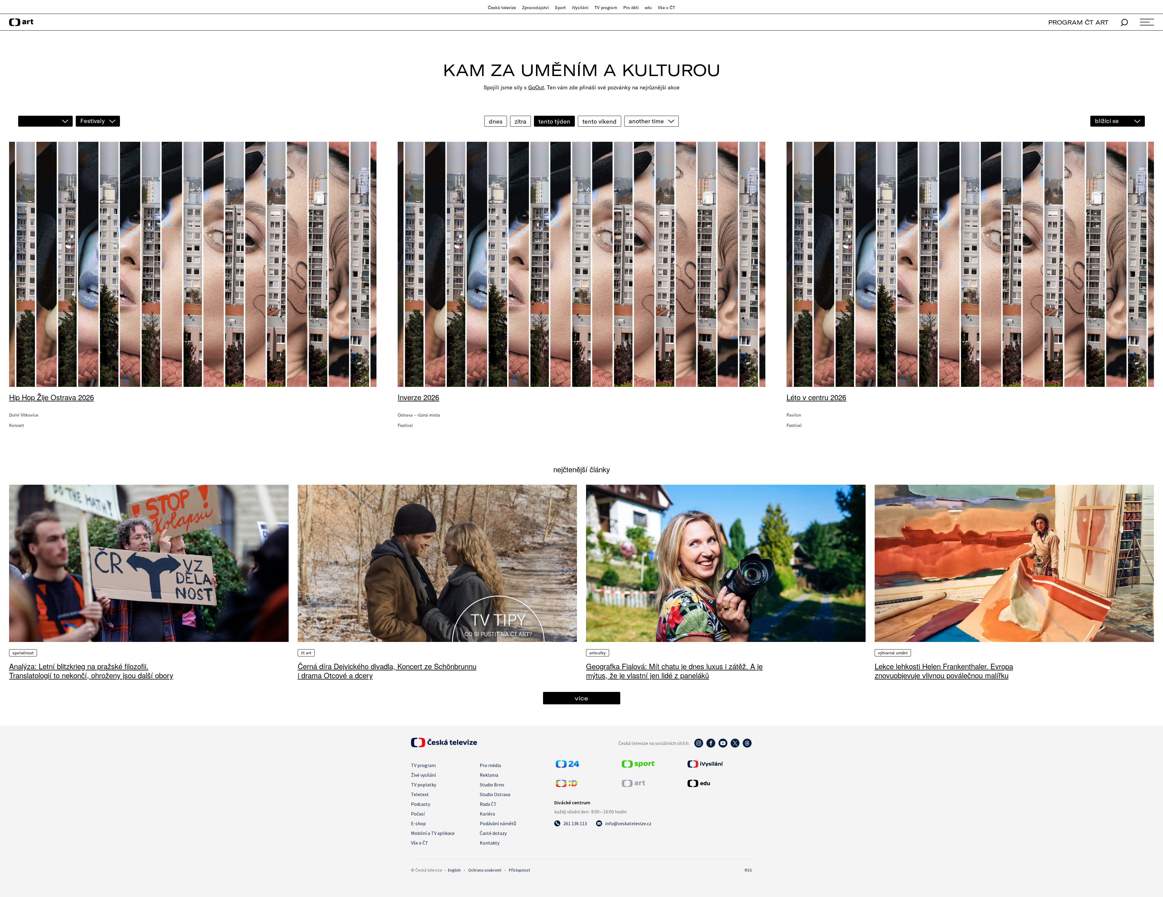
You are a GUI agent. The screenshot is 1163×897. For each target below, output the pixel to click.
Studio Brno (492, 785)
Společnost (23, 653)
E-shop (418, 823)
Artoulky (597, 653)
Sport (560, 7)
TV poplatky (423, 785)
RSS (748, 870)
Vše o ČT (666, 7)
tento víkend (599, 121)
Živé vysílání (423, 775)
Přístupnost (519, 870)
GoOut (536, 87)
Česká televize (502, 7)
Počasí (418, 814)
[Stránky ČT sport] (638, 766)
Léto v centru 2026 (816, 397)
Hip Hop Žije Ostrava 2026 (51, 397)
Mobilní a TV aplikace (433, 833)
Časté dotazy (493, 833)
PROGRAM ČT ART (1078, 22)
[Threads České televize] (747, 746)
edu (648, 7)
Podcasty (420, 804)
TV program (606, 7)
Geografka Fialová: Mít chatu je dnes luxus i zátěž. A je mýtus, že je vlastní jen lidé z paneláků (674, 670)
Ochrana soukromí (484, 870)
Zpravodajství (535, 7)
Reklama (489, 775)
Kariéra (487, 814)
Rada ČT (488, 804)
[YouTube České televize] (723, 746)
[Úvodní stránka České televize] (444, 746)
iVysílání (580, 7)
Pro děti (631, 7)
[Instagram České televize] (699, 746)
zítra (520, 121)
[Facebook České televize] (711, 746)
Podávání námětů (498, 823)
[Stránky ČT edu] (719, 783)
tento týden (554, 121)
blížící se (1107, 121)
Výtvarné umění (893, 653)
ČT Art (306, 653)
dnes (495, 121)
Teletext (420, 794)
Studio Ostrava (495, 794)
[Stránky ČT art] (633, 785)
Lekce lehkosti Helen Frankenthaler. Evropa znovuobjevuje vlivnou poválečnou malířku (944, 670)
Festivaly (92, 121)
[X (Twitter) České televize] (735, 746)
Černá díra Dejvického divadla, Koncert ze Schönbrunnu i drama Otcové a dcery (387, 670)
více (581, 698)
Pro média (490, 765)
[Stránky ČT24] (567, 766)
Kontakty (489, 843)
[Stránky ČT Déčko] (566, 785)
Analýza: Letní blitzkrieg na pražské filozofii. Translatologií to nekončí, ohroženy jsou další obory (91, 670)
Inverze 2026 (418, 397)
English (454, 870)
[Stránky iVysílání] (719, 764)
